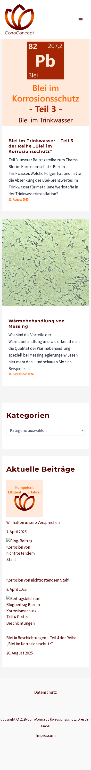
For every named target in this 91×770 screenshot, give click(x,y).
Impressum (46, 735)
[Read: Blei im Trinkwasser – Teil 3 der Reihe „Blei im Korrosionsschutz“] (45, 82)
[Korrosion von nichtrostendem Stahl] (24, 556)
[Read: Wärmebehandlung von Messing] (45, 262)
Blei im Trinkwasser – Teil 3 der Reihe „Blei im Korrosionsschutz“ (40, 146)
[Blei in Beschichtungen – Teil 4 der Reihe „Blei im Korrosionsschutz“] (24, 614)
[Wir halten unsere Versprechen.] (24, 498)
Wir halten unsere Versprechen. (33, 522)
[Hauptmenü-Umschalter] (80, 19)
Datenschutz (45, 692)
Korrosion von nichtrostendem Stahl (37, 580)
